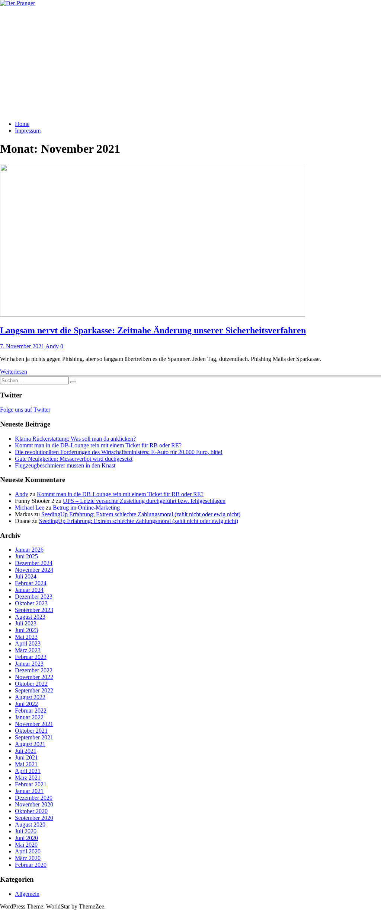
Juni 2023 (26, 630)
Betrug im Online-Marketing (86, 507)
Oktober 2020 (31, 811)
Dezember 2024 (33, 563)
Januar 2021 (29, 791)
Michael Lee (29, 507)
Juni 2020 (26, 838)
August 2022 (30, 697)
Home (22, 124)
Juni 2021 (26, 757)
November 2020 (34, 804)
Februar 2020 (31, 865)
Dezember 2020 (33, 798)
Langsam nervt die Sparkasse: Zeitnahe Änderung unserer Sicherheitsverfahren (153, 330)
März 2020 (28, 858)
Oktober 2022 (31, 684)
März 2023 (28, 650)
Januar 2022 (29, 717)
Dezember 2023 (33, 596)
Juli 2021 (25, 751)
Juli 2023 (25, 623)
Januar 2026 (29, 549)
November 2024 (34, 570)
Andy (52, 346)
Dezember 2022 (33, 670)
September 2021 (34, 737)
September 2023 (34, 610)
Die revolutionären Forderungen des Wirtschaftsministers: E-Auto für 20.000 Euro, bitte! (118, 452)
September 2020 (34, 818)
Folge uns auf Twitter (25, 409)
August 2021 (30, 744)
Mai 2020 (26, 844)
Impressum (28, 130)
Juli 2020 (25, 831)
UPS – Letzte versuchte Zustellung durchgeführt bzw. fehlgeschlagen (144, 501)
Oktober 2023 (31, 603)
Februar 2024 (31, 583)
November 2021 (34, 724)
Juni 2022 (26, 704)
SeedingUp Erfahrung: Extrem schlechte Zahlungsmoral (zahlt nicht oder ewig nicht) (140, 514)
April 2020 (28, 851)
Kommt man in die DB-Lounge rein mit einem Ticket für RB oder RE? (98, 445)
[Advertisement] (190, 62)
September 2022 (34, 690)
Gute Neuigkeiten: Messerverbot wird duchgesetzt (73, 459)
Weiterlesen (13, 371)
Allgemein (27, 894)
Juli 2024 (25, 576)
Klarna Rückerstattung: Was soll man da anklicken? (75, 438)
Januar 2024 (29, 590)
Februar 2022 (31, 710)
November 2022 (34, 677)
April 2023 (28, 643)
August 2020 (30, 824)
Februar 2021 (31, 784)
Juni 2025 (26, 556)
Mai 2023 (26, 637)
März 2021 (28, 777)
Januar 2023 (29, 663)
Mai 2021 (26, 764)
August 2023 (30, 616)
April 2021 (28, 771)
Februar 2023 (31, 657)
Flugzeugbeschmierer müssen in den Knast (65, 465)
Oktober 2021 (31, 730)
